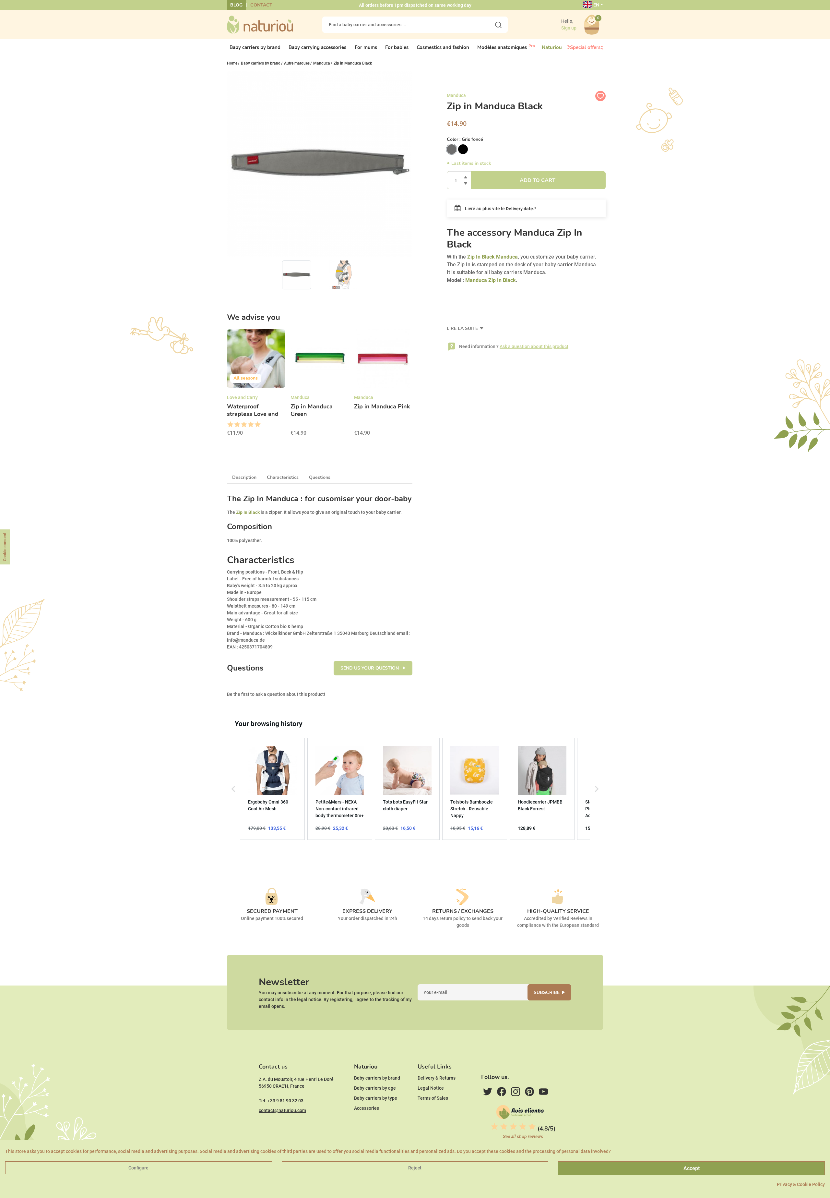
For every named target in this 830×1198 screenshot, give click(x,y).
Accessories (366, 1108)
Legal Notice (431, 1088)
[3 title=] (244, 424)
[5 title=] (257, 424)
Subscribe (547, 992)
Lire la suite (463, 328)
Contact (261, 5)
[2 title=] (237, 424)
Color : (465, 139)
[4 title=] (250, 424)
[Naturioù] (260, 24)
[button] (233, 789)
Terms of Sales (433, 1098)
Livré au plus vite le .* (500, 208)
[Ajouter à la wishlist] (600, 96)
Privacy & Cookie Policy (801, 1184)
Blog (236, 5)
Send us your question (370, 668)
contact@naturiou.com (282, 1110)
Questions (319, 477)
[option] (256, 384)
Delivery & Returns (437, 1078)
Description (244, 477)
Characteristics (283, 477)
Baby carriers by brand (377, 1078)
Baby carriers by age (375, 1088)
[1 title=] (230, 424)
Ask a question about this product (534, 346)
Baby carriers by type (375, 1098)
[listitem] (272, 789)
